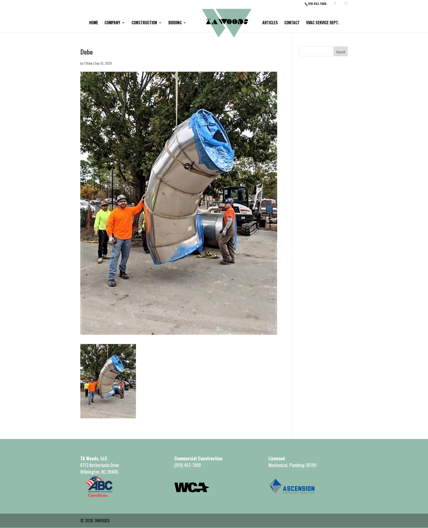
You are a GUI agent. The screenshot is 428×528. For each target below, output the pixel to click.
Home (93, 23)
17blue (88, 63)
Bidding (175, 23)
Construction (144, 23)
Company (112, 23)
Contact (292, 23)
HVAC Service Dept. (322, 23)
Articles (270, 23)
